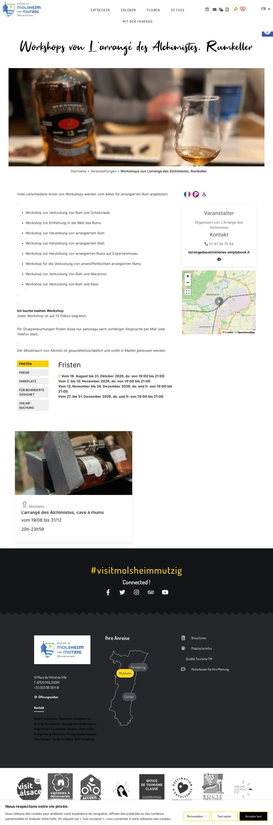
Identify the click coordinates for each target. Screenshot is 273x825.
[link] (21, 9)
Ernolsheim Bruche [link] (64, 729)
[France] (187, 194)
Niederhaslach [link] (86, 734)
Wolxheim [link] (88, 739)
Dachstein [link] (66, 718)
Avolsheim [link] (51, 718)
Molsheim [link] (58, 734)
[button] (219, 302)
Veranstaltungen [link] (103, 171)
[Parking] (196, 194)
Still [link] (77, 739)
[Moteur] (204, 194)
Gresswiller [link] (87, 729)
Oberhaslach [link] (42, 739)
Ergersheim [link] (42, 729)
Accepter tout (253, 816)
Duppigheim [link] (70, 724)
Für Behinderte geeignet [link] (31, 392)
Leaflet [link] (229, 332)
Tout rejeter (224, 816)
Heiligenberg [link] (42, 734)
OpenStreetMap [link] (246, 332)
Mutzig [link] (71, 734)
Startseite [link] (78, 171)
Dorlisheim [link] (52, 724)
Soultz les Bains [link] (62, 739)
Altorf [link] (38, 718)
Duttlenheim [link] (87, 724)
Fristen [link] (25, 364)
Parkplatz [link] (27, 381)
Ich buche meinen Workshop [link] (40, 311)
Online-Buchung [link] (26, 405)
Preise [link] (24, 372)
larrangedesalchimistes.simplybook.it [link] (219, 252)
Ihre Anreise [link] (117, 638)
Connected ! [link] (136, 582)
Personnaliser (195, 816)
